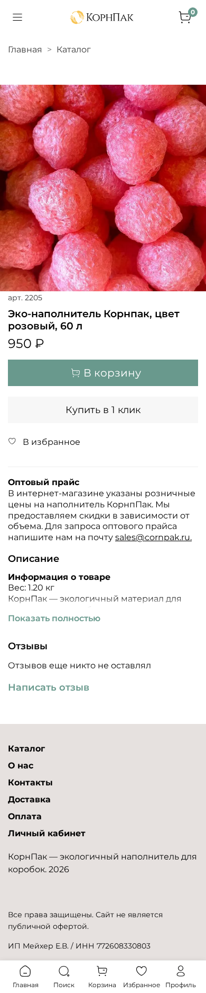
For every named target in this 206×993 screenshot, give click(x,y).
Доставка (29, 799)
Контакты (30, 782)
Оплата (25, 816)
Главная (25, 49)
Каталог (74, 49)
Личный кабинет (47, 833)
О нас (20, 766)
